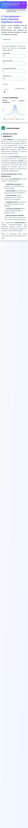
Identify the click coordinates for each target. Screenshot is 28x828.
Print (14, 100)
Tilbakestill (5, 84)
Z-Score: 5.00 (21, 119)
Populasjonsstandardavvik (9, 68)
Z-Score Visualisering (10, 119)
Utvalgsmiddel (6, 53)
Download (21, 100)
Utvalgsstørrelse (6, 76)
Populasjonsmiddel (7, 60)
